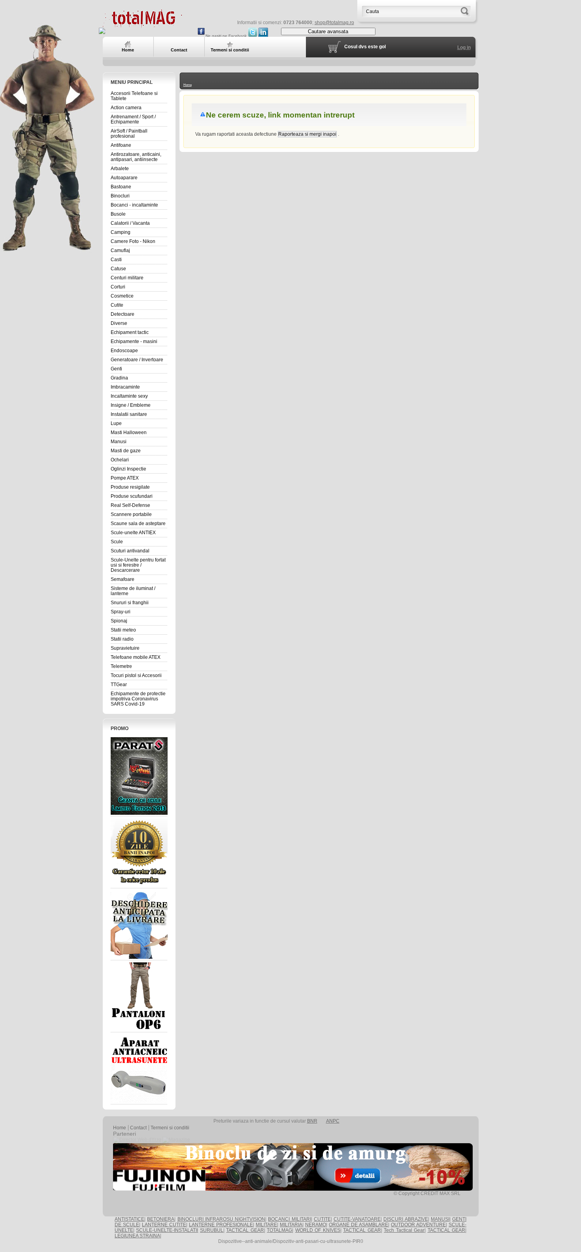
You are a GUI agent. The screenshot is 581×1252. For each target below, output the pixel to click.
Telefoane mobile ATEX (135, 657)
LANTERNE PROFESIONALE (221, 1224)
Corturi (118, 287)
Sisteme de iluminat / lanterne (133, 591)
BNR (312, 1121)
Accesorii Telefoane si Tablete (134, 96)
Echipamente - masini (134, 341)
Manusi (118, 441)
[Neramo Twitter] (252, 36)
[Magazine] (176, 1139)
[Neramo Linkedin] (263, 36)
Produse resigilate (130, 487)
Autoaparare (124, 177)
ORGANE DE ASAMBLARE (358, 1224)
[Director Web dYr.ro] (137, 1139)
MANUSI (440, 1219)
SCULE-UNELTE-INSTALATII (167, 1230)
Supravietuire (125, 648)
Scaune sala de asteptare (138, 523)
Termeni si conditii (170, 1128)
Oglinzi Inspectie (128, 469)
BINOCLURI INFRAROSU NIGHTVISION (221, 1219)
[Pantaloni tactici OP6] (139, 996)
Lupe (116, 423)
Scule (117, 541)
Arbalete (120, 168)
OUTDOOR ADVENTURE (418, 1224)
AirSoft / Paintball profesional (129, 133)
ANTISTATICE (129, 1219)
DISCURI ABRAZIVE (405, 1219)
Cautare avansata (328, 31)
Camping (120, 232)
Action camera (126, 107)
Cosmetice (122, 296)
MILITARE (266, 1224)
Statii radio (122, 639)
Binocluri (120, 196)
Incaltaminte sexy (129, 396)
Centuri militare (127, 278)
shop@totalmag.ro (334, 22)
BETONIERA (160, 1219)
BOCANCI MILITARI (289, 1219)
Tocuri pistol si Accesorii (136, 675)
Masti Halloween (129, 432)
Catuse (118, 268)
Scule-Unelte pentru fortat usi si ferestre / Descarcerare (138, 565)
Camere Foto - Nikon (133, 241)
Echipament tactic (130, 332)
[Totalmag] (142, 24)
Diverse (119, 323)
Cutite (117, 305)
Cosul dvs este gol (365, 46)
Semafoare (122, 579)
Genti (116, 369)
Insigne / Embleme (131, 405)
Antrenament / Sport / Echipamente (133, 119)
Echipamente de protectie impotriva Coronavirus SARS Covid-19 (138, 699)
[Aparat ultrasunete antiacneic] (139, 1068)
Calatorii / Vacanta (130, 223)
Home (187, 85)
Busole (118, 214)
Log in (464, 47)
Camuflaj (120, 250)
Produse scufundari (132, 496)
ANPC (333, 1121)
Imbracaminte (125, 387)
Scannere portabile (131, 514)
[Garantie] (139, 852)
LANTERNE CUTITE (164, 1224)
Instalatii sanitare (129, 414)
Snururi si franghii (130, 602)
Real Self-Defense (130, 505)
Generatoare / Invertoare (137, 359)
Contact (138, 1128)
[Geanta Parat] (139, 775)
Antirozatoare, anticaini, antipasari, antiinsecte (136, 157)
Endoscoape (124, 350)
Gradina (119, 378)
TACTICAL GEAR (245, 1230)
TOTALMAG (279, 1230)
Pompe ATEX (125, 478)
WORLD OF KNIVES (317, 1230)
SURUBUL (211, 1230)
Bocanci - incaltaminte (134, 205)
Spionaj (119, 621)
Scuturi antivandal (130, 551)
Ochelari (120, 460)
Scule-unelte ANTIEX (133, 532)
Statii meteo (123, 630)
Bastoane (121, 187)
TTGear (119, 684)
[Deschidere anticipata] (139, 924)
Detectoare (122, 314)
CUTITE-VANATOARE (357, 1219)
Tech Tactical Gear (404, 1230)
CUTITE (322, 1219)
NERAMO (315, 1224)
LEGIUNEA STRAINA (137, 1236)
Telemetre (121, 666)
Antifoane (121, 145)
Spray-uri (120, 612)
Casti (116, 259)
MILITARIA (291, 1224)
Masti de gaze (126, 450)
